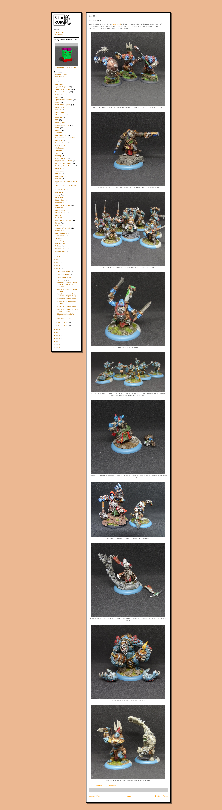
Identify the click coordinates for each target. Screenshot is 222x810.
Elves (57, 223)
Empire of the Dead (63, 161)
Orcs (57, 102)
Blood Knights (61, 158)
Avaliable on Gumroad (66, 67)
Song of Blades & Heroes (66, 185)
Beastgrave (60, 123)
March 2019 (63, 326)
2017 (58, 332)
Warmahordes (113, 786)
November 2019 (64, 271)
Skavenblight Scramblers (66, 181)
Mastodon (59, 35)
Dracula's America (63, 220)
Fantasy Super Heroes (64, 166)
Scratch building (62, 89)
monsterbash (60, 251)
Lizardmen (59, 171)
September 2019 (65, 277)
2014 (58, 341)
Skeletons (59, 148)
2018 (58, 329)
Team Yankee (60, 236)
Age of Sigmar (61, 87)
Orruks (58, 110)
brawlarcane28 (61, 248)
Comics (58, 215)
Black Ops (59, 200)
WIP (56, 120)
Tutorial (59, 151)
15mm (57, 97)
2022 (58, 259)
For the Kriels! (64, 319)
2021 (58, 262)
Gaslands (59, 225)
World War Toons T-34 (66, 306)
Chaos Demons (60, 210)
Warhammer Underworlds (65, 138)
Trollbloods (101, 786)
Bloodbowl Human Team (66, 299)
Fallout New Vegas (63, 163)
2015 (58, 338)
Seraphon (59, 176)
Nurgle (58, 173)
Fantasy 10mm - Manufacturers (61, 76)
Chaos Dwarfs (60, 213)
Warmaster (59, 192)
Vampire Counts (61, 92)
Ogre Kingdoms (61, 233)
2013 (58, 345)
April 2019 (63, 323)
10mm (57, 153)
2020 (58, 265)
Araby (57, 195)
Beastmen (59, 197)
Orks (57, 128)
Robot (57, 130)
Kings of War (60, 145)
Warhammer (59, 84)
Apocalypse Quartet (63, 100)
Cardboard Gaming (62, 205)
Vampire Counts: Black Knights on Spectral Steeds (67, 284)
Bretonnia (59, 203)
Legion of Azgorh (62, 228)
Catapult (59, 208)
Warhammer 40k (61, 135)
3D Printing (60, 115)
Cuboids (58, 140)
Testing (58, 238)
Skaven (58, 179)
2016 (58, 335)
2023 (58, 256)
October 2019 (64, 274)
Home (128, 796)
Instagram (59, 32)
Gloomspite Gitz (62, 125)
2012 (58, 348)
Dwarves (58, 117)
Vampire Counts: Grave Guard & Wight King (67, 295)
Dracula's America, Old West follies (67, 310)
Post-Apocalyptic (62, 105)
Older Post (161, 796)
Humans (58, 168)
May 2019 (62, 280)
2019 (58, 268)
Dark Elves (60, 218)
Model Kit (59, 231)
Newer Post (95, 796)
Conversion (60, 107)
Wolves (58, 246)
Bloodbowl (59, 95)
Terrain (58, 133)
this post (117, 24)
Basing (58, 156)
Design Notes (60, 143)
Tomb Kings (60, 241)
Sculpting (59, 112)
